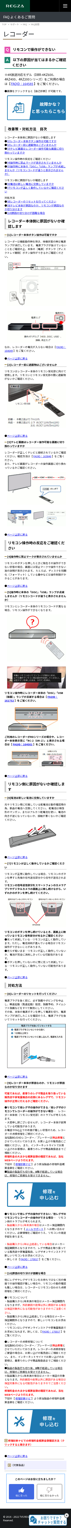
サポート (14, 24)
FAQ (25, 24)
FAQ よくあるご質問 (19, 16)
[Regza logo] (15, 6)
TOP (4, 24)
